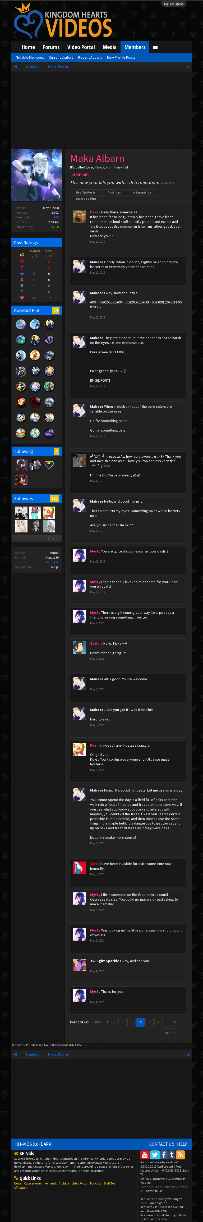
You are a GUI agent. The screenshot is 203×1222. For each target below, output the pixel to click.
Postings (114, 192)
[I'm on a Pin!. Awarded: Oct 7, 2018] (20, 345)
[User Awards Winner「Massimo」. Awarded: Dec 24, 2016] (20, 438)
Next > (169, 1033)
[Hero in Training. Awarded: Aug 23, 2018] (20, 360)
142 (54, 498)
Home (28, 47)
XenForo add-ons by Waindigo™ (161, 1199)
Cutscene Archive (36, 1183)
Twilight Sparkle (104, 960)
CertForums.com (155, 1219)
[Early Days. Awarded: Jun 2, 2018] (49, 392)
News (17, 1183)
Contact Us (161, 1144)
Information (142, 192)
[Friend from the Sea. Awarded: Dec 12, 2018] (35, 329)
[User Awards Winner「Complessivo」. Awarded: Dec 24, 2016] (35, 423)
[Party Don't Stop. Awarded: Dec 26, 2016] (20, 423)
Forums (51, 47)
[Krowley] (48, 465)
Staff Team (111, 1183)
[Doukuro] (21, 512)
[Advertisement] (102, 111)
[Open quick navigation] (188, 66)
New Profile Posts (121, 57)
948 (56, 217)
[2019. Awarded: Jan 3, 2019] (20, 329)
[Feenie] (48, 512)
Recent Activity (90, 57)
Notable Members (30, 57)
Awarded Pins (86, 198)
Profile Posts (86, 192)
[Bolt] (35, 526)
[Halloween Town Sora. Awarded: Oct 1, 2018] (35, 345)
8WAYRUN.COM (71, 1045)
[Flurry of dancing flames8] (35, 512)
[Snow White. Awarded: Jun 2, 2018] (35, 376)
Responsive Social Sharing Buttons (163, 1215)
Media (110, 47)
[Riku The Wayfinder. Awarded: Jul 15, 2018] (20, 376)
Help (182, 1144)
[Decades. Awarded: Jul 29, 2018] (49, 360)
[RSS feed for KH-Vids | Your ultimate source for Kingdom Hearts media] (180, 1155)
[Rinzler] (21, 478)
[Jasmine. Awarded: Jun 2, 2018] (20, 392)
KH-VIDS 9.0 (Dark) (34, 1144)
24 (56, 310)
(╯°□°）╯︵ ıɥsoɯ (105, 456)
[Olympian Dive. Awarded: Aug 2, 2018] (35, 360)
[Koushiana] (21, 526)
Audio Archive (59, 1183)
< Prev (96, 1022)
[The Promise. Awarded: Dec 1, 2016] (35, 438)
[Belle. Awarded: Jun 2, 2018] (20, 407)
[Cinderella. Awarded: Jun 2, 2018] (35, 392)
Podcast (95, 1183)
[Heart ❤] (35, 465)
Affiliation (20, 1188)
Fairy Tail (52, 562)
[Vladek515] (21, 465)
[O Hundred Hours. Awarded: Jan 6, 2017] (49, 407)
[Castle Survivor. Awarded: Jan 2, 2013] (49, 438)
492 (174, 1022)
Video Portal (81, 47)
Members (134, 47)
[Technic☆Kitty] (48, 526)
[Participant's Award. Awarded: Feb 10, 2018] (35, 407)
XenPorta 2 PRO (21, 1045)
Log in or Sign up (174, 4)
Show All (53, 538)
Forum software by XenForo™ (159, 1164)
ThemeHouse (153, 1191)
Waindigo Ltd (158, 1203)
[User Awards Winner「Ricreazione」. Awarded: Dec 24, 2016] (49, 423)
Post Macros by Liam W (164, 1170)
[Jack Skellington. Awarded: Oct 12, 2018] (49, 329)
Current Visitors (61, 57)
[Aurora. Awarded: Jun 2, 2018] (49, 376)
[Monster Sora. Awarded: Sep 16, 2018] (49, 345)
